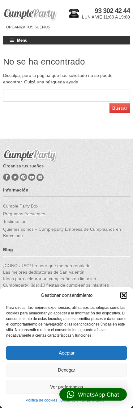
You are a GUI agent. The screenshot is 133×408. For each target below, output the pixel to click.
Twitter (15, 177)
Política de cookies (41, 400)
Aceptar (67, 352)
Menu (22, 40)
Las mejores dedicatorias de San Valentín (43, 272)
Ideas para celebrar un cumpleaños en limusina (49, 278)
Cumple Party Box (20, 206)
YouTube (31, 177)
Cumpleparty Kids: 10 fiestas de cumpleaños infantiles (56, 285)
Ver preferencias (66, 386)
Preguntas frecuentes (24, 213)
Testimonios (14, 221)
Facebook (6, 177)
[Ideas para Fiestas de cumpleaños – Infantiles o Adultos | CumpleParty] (30, 14)
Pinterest (23, 177)
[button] (124, 295)
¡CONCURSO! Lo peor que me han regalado (47, 265)
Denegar (66, 369)
